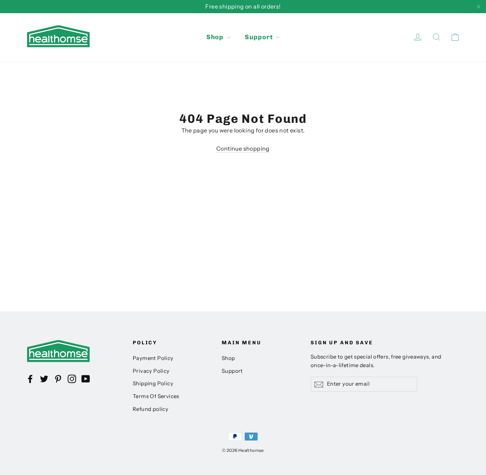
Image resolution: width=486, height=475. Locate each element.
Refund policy (150, 409)
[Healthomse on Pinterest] (58, 378)
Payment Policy (153, 358)
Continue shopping (243, 148)
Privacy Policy (151, 371)
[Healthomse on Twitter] (44, 378)
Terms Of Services (156, 396)
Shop (216, 37)
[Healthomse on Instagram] (72, 378)
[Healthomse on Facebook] (30, 378)
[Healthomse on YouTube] (85, 378)
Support (259, 37)
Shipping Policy (153, 383)
